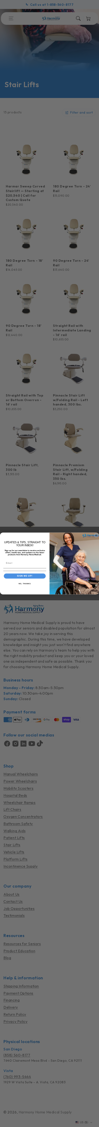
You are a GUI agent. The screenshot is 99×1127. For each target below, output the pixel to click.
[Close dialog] (96, 535)
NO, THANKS (25, 584)
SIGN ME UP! (24, 576)
